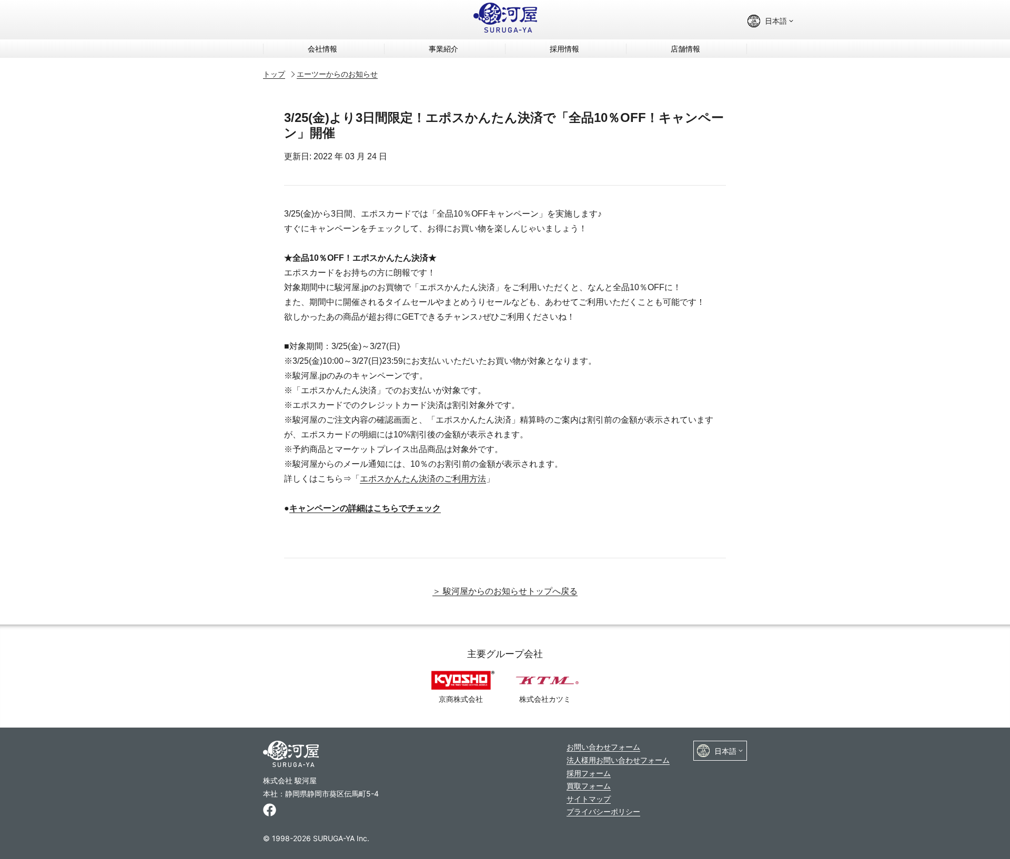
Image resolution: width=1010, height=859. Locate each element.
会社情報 (322, 48)
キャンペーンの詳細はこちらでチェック (365, 508)
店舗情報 (685, 48)
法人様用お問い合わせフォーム (618, 759)
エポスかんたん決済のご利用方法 (423, 478)
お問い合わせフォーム (603, 746)
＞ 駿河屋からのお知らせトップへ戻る (505, 591)
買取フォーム (589, 785)
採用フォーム (589, 773)
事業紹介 (443, 48)
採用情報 (564, 48)
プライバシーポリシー (603, 811)
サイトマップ (589, 798)
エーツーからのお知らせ (337, 73)
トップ (274, 73)
